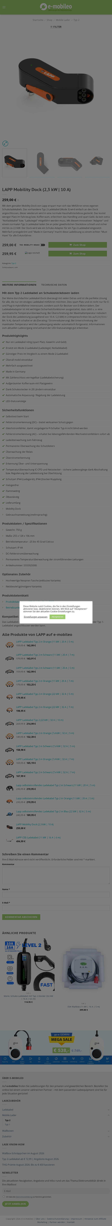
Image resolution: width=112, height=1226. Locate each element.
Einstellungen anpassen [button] (35, 616)
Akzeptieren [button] (57, 616)
